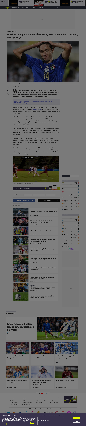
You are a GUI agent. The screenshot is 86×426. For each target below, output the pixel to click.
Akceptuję (76, 417)
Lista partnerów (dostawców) (43, 420)
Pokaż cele (76, 421)
